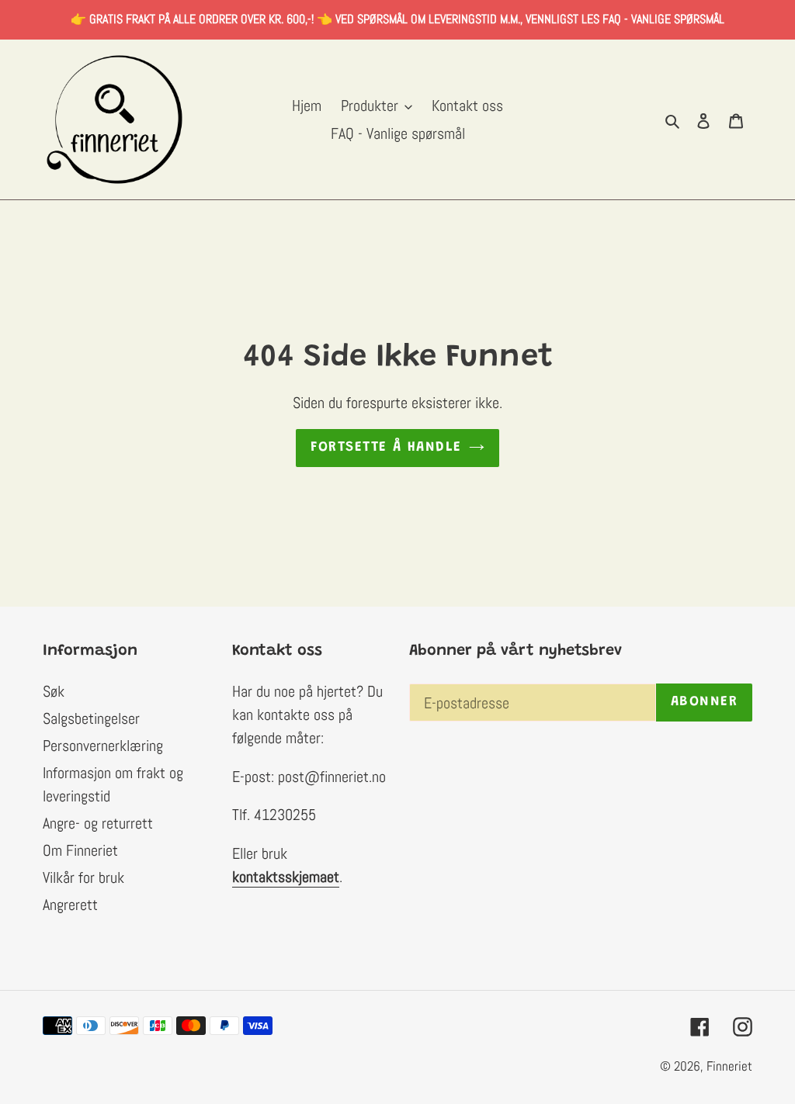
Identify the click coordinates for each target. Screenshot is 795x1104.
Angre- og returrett (98, 823)
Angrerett (70, 905)
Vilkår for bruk (83, 877)
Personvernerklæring (103, 745)
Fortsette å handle (386, 448)
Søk (53, 691)
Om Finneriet (80, 850)
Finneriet (729, 1066)
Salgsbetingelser (91, 718)
